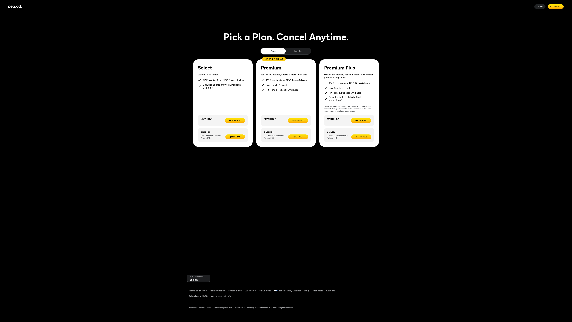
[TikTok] (363, 288)
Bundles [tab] (298, 51)
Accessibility (235, 290)
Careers (330, 290)
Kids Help (318, 290)
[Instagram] (379, 288)
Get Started (555, 6)
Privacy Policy (217, 290)
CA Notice (250, 290)
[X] (356, 297)
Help (307, 290)
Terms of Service (198, 290)
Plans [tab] (273, 51)
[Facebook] (356, 288)
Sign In (540, 6)
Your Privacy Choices (290, 290)
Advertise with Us (198, 295)
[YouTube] (371, 288)
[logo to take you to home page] (15, 6)
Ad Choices (265, 290)
